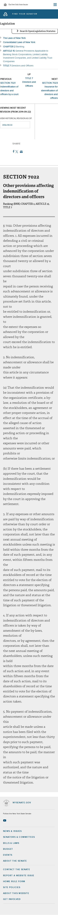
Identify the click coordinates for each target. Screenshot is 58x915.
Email (21, 152)
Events (7, 855)
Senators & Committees (19, 837)
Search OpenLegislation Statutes (37, 31)
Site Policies (11, 887)
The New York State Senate (18, 5)
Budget (8, 849)
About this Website (16, 893)
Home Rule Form (14, 881)
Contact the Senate (16, 869)
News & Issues (12, 831)
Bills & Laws (11, 843)
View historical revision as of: (16, 118)
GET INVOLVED (12, 899)
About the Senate (15, 861)
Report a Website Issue (18, 875)
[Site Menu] (55, 4)
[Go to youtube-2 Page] (5, 820)
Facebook (13, 151)
